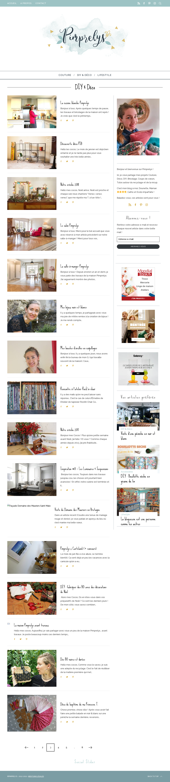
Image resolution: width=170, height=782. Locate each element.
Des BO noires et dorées (72, 659)
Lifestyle (125, 514)
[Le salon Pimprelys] (31, 234)
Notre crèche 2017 (69, 429)
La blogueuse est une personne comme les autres (138, 521)
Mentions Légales (36, 776)
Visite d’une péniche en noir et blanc (138, 435)
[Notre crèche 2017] (31, 438)
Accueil (11, 3)
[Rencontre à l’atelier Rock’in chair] (31, 397)
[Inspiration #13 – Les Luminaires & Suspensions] (31, 479)
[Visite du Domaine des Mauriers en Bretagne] (29, 518)
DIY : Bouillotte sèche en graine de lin (135, 478)
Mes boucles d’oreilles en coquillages (78, 347)
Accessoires (127, 471)
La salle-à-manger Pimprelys (74, 266)
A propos (25, 3)
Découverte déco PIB (71, 143)
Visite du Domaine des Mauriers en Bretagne (77, 509)
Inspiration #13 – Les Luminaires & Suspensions (84, 468)
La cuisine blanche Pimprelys (74, 102)
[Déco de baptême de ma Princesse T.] (31, 713)
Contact (40, 3)
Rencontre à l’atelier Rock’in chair (77, 388)
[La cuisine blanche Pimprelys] (31, 111)
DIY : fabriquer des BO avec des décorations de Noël (83, 589)
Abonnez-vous (138, 246)
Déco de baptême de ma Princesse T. (79, 704)
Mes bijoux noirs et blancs (73, 307)
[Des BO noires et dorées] (31, 668)
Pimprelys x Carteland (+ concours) (78, 548)
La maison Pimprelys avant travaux (31, 625)
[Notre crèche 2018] (31, 193)
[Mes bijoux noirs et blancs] (31, 316)
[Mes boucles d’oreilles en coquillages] (31, 357)
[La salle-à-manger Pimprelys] (31, 275)
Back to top (153, 776)
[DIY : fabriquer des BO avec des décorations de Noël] (31, 598)
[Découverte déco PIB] (31, 152)
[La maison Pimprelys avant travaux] (8, 624)
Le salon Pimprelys (69, 225)
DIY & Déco (126, 429)
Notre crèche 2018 (69, 184)
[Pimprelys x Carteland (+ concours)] (31, 557)
